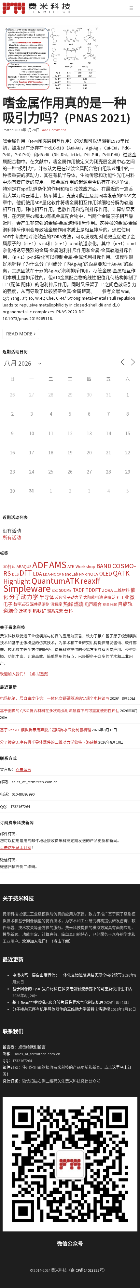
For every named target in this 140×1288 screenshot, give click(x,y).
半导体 (46, 597)
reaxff (90, 581)
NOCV (93, 574)
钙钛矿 (39, 611)
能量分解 (110, 605)
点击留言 (23, 769)
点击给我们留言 (32, 1047)
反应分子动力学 (68, 597)
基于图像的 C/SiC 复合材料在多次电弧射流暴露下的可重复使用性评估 (59, 710)
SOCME (65, 590)
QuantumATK (55, 580)
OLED (105, 573)
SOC (55, 591)
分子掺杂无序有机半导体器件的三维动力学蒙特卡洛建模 (49, 742)
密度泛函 (111, 597)
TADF (78, 590)
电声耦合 (93, 604)
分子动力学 (23, 597)
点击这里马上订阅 (15, 847)
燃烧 (79, 604)
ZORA (107, 590)
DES (15, 574)
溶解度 (56, 604)
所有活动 (12, 537)
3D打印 (9, 566)
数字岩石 (21, 604)
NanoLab (70, 574)
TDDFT (93, 590)
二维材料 (122, 590)
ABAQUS (24, 566)
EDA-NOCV (52, 574)
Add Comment (54, 129)
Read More (20, 334)
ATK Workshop (81, 566)
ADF (40, 565)
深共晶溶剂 (39, 604)
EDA (37, 574)
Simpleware (27, 588)
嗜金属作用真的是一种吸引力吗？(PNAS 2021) (67, 110)
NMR (83, 574)
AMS (57, 565)
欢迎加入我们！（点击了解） (47, 941)
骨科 (68, 611)
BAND (103, 566)
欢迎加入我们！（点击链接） (25, 673)
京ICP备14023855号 (87, 1270)
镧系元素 (55, 611)
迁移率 (25, 611)
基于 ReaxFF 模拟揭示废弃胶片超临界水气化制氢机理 (45, 729)
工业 (124, 597)
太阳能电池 (93, 597)
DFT (26, 573)
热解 (68, 604)
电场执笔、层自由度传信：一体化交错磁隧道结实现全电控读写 (54, 698)
